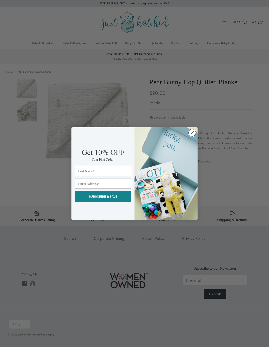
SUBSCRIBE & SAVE (103, 196)
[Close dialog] (192, 132)
